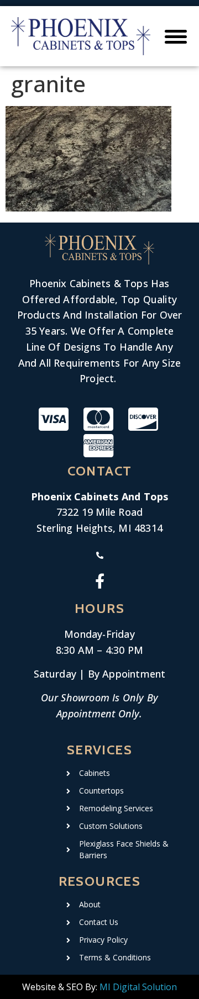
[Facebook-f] (99, 580)
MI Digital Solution (138, 987)
